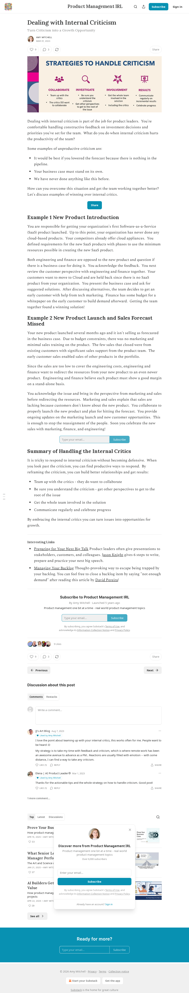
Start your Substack (84, 980)
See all (34, 916)
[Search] (135, 6)
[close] (130, 830)
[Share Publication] (143, 6)
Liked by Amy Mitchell (50, 735)
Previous (41, 670)
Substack (76, 990)
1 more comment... (38, 798)
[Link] (22, 217)
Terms (102, 971)
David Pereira (106, 580)
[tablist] (43, 697)
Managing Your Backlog (54, 568)
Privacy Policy (122, 893)
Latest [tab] (41, 817)
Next (150, 670)
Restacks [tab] (51, 696)
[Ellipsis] (160, 731)
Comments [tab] (36, 696)
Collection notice (119, 971)
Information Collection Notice (93, 893)
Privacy (92, 971)
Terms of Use (112, 890)
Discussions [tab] (56, 817)
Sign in (177, 7)
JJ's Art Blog (42, 731)
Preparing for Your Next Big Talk (61, 549)
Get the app (112, 980)
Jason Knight (112, 555)
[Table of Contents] (4, 496)
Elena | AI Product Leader (51, 773)
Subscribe (158, 7)
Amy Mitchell (44, 37)
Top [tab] (32, 817)
